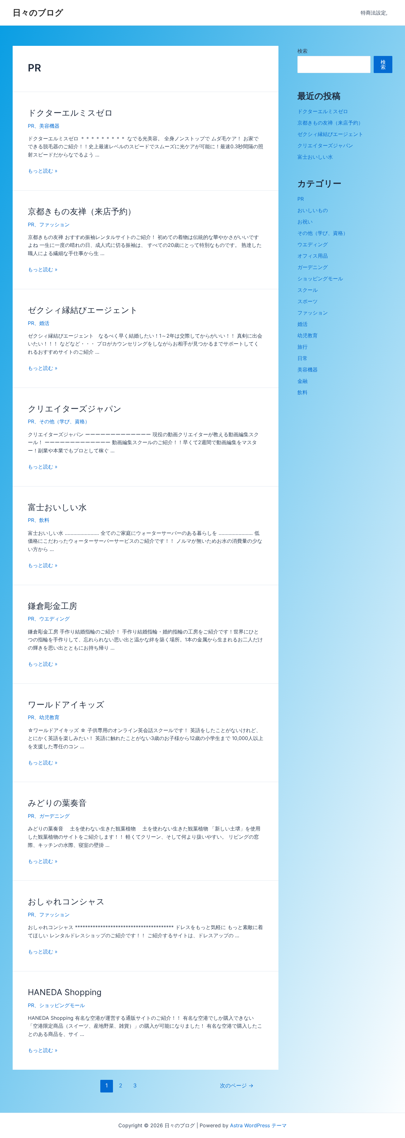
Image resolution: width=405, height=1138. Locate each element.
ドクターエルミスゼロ (70, 113)
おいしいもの (312, 210)
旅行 (302, 347)
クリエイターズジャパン (75, 408)
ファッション (54, 224)
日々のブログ (38, 12)
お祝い (305, 221)
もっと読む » (43, 171)
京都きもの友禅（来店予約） (82, 211)
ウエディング (54, 618)
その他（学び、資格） (64, 421)
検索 (302, 51)
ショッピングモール (62, 1005)
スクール (307, 290)
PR (31, 126)
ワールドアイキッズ (66, 704)
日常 (302, 358)
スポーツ (307, 301)
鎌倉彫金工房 (52, 606)
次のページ (236, 1085)
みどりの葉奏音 (57, 803)
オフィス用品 (312, 256)
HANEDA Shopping (65, 992)
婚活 (44, 323)
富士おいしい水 (57, 507)
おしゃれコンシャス (66, 901)
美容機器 (49, 126)
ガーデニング (54, 816)
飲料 (44, 520)
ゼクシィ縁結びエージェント (83, 310)
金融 (302, 381)
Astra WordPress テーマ (258, 1125)
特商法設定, (374, 12)
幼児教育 (49, 717)
